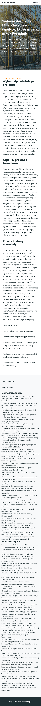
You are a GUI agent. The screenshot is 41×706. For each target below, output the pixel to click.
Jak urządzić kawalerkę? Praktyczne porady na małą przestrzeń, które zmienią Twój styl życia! (20, 663)
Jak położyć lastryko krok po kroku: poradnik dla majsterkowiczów (18, 578)
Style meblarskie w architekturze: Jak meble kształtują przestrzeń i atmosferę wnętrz (17, 487)
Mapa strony (7, 387)
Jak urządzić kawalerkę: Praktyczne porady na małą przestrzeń (20, 659)
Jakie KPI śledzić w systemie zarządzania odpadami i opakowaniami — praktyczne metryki (20, 430)
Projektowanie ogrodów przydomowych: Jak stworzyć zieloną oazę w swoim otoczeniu (17, 533)
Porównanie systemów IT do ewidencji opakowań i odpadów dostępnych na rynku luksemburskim (19, 434)
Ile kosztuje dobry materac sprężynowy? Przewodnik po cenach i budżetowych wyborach (18, 501)
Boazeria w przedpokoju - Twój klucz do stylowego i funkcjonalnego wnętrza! (20, 654)
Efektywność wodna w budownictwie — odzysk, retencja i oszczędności (18, 420)
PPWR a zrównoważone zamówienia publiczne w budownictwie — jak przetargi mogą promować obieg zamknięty (19, 405)
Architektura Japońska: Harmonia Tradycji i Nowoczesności (17, 515)
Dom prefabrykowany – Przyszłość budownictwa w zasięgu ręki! (20, 645)
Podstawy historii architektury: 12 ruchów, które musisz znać (18, 473)
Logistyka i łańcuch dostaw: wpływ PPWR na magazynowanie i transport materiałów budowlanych (17, 398)
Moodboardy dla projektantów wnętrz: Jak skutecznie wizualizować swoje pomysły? (17, 524)
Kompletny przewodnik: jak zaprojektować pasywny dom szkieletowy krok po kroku (20, 455)
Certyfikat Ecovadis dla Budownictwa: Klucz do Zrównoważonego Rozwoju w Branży (18, 620)
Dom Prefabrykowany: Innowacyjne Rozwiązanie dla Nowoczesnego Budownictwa (20, 640)
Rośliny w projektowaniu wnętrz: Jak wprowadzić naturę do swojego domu (19, 564)
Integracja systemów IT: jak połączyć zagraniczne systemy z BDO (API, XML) (19, 446)
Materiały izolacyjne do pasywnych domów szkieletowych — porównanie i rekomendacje (17, 450)
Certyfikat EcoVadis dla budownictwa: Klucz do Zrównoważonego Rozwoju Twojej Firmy (18, 624)
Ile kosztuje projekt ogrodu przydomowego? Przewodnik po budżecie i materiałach (17, 538)
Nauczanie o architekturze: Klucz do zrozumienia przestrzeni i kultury (19, 478)
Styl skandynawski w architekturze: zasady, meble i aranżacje (19, 492)
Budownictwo (8, 2)
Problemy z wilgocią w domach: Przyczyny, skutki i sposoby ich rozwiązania (19, 668)
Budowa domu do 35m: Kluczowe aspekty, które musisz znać (18, 689)
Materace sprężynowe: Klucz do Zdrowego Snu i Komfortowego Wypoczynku (19, 496)
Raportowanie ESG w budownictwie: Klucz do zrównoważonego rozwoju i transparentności (18, 684)
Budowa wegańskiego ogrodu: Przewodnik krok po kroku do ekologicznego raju (19, 597)
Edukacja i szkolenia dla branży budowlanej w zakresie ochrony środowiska (17, 425)
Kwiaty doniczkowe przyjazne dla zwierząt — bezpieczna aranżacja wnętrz (17, 569)
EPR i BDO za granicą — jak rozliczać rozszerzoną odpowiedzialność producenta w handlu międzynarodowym (19, 440)
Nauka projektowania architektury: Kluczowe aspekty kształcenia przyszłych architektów (17, 555)
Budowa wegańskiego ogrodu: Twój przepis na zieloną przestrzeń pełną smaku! (18, 601)
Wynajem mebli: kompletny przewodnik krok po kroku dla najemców (18, 459)
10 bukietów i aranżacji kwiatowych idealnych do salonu (18, 551)
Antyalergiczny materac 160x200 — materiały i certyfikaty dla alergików (18, 510)
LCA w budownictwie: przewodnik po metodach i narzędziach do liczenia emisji (19, 411)
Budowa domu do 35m (13, 78)
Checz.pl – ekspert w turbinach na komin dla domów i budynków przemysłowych (20, 592)
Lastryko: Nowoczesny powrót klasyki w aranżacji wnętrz (19, 574)
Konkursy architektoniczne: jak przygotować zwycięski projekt (17, 560)
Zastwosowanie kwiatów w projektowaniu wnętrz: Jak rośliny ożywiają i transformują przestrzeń (19, 546)
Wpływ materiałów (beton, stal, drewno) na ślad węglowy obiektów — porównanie (18, 416)
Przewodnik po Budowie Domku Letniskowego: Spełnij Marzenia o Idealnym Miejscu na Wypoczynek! (18, 634)
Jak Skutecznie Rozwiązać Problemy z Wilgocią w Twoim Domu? (19, 673)
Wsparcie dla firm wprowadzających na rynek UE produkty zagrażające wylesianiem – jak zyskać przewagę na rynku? (19, 614)
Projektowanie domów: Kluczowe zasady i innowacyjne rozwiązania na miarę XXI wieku (17, 583)
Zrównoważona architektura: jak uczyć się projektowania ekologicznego (16, 469)
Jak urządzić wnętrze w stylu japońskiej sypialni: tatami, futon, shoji (18, 519)
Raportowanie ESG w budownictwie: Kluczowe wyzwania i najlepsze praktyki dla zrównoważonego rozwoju (20, 678)
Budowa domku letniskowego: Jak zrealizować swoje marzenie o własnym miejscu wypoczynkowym (20, 629)
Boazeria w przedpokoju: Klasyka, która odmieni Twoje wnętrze (19, 650)
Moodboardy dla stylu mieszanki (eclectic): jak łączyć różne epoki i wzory (18, 529)
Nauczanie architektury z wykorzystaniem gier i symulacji (18, 482)
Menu (35, 2)
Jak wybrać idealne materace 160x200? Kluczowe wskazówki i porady (19, 506)
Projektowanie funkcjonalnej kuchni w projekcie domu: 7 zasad (18, 587)
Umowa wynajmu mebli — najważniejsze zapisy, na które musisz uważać (19, 464)
